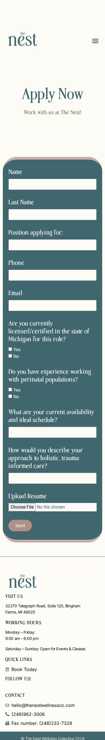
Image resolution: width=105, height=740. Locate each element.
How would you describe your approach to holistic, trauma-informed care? (45, 458)
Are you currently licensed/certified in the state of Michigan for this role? (49, 331)
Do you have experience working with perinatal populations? (49, 375)
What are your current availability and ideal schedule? (51, 416)
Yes (16, 349)
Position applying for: (35, 232)
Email (15, 293)
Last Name (21, 202)
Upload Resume (27, 496)
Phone (16, 263)
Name (15, 172)
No (16, 356)
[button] (95, 40)
